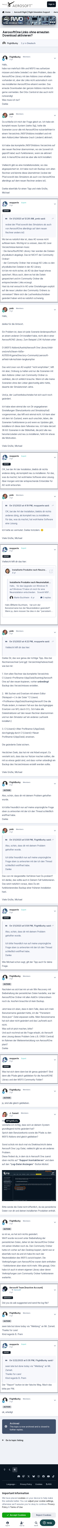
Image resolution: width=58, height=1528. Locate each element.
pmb (11, 114)
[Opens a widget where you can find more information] (47, 1523)
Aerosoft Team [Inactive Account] (26, 1287)
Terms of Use (16, 1507)
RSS (50, 1484)
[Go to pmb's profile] (5, 115)
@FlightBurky (12, 1121)
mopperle (14, 202)
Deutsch (31, 43)
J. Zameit (14, 1113)
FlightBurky (12, 43)
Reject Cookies (43, 1515)
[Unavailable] (29, 1172)
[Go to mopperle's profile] (5, 203)
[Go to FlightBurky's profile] (4, 43)
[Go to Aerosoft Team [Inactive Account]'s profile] (5, 1288)
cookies (21, 1498)
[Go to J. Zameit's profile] (5, 1114)
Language (10, 1484)
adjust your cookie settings (40, 1501)
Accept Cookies (18, 1515)
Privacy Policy (26, 1484)
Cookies (38, 1484)
